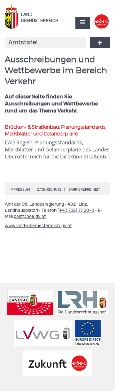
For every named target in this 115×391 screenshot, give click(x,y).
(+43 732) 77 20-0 (75, 210)
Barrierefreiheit (84, 189)
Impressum (20, 189)
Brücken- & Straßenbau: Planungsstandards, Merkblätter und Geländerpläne (55, 130)
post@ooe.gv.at (30, 216)
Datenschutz (49, 189)
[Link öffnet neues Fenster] (102, 17)
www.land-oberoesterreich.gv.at (38, 226)
